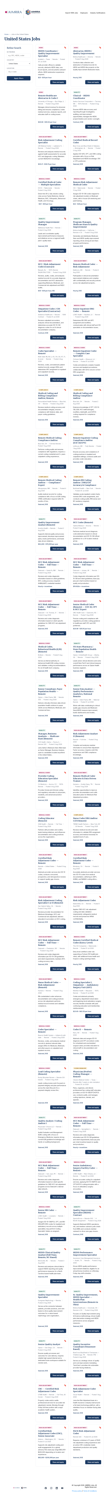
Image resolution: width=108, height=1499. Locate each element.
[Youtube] (62, 1488)
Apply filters (18, 78)
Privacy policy (77, 1491)
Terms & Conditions (90, 1491)
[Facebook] (46, 1488)
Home (6, 34)
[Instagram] (51, 1488)
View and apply (58, 82)
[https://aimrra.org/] (23, 13)
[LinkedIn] (56, 1488)
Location (10, 68)
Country (10, 60)
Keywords (11, 52)
